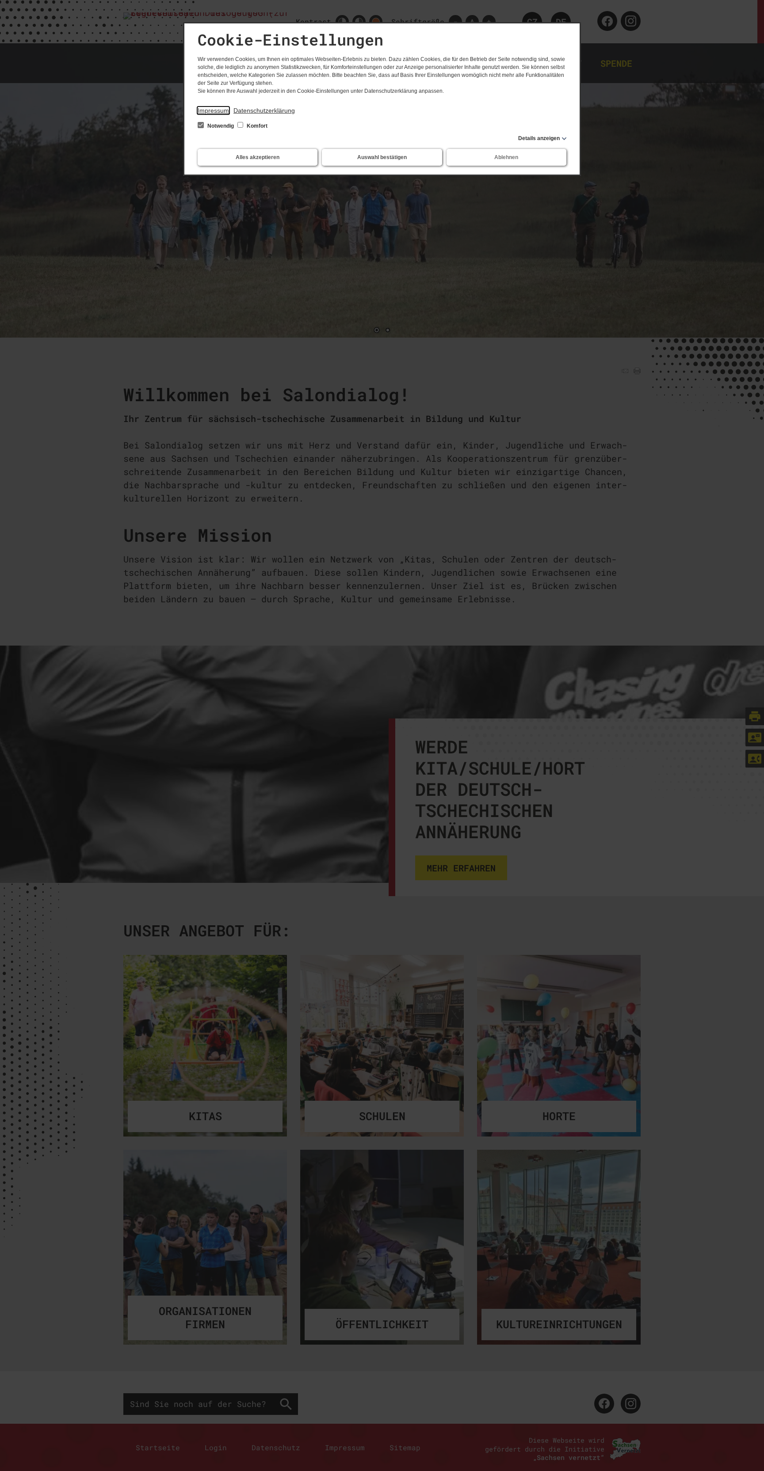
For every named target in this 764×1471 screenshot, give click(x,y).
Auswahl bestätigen (382, 157)
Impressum (213, 110)
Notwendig (220, 126)
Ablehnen (506, 157)
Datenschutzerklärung (264, 110)
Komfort (256, 126)
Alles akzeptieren (257, 157)
